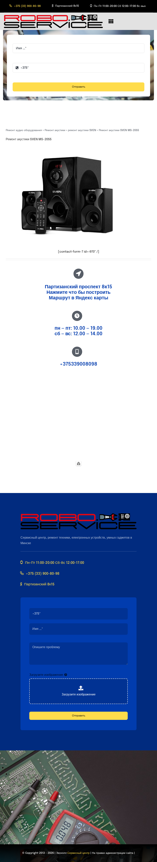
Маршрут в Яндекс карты (78, 298)
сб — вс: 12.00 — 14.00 (78, 333)
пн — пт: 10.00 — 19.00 (78, 328)
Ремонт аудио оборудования (24, 130)
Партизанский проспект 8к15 (78, 286)
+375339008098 (78, 364)
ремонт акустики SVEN (82, 130)
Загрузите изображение (46, 675)
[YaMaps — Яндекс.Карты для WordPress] (78, 463)
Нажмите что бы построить (78, 292)
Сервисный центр (78, 853)
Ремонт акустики (55, 130)
